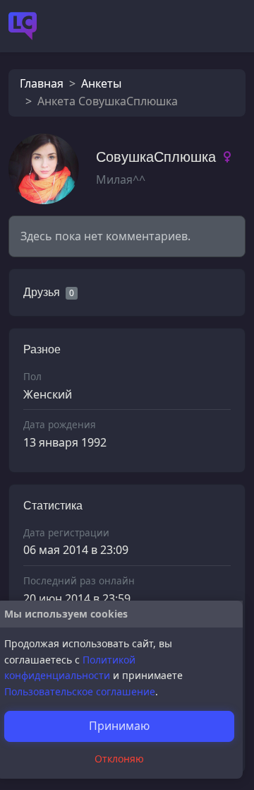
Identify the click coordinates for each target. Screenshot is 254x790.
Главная (42, 83)
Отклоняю (119, 758)
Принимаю (119, 725)
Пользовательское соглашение (79, 691)
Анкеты (101, 83)
